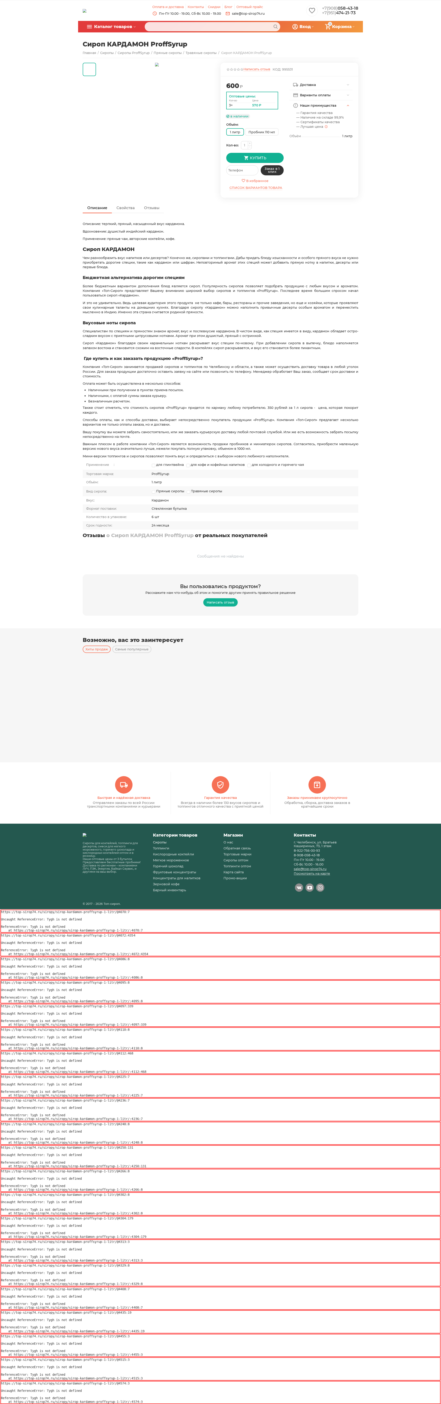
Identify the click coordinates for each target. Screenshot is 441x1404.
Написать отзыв (256, 69)
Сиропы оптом (235, 860)
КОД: (277, 69)
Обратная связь (237, 848)
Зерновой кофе (166, 884)
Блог (228, 7)
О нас (228, 842)
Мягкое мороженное (171, 860)
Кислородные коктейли (173, 854)
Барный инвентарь (169, 890)
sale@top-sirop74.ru (310, 869)
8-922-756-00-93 (307, 851)
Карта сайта (233, 872)
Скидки (214, 7)
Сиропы (160, 842)
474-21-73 (339, 13)
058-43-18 (340, 8)
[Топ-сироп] (84, 10)
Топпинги (161, 848)
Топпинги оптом (237, 866)
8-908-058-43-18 (307, 855)
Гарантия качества (220, 798)
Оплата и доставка (168, 7)
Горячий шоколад (168, 866)
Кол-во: (232, 145)
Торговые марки (237, 854)
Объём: (232, 124)
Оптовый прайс (249, 7)
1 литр (235, 132)
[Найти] (275, 26)
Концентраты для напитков (176, 878)
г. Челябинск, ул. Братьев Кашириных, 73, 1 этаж (315, 844)
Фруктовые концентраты (174, 872)
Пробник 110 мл (262, 132)
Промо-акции (235, 878)
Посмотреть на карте (312, 873)
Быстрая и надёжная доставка (123, 798)
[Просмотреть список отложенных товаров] (312, 13)
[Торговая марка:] (283, 84)
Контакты (196, 7)
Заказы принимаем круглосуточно (317, 798)
